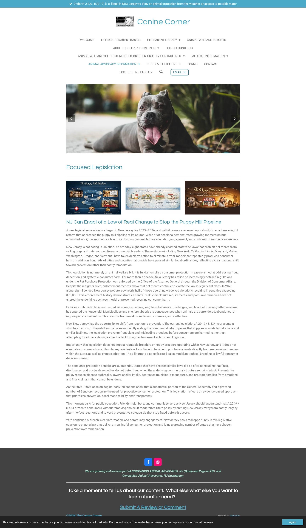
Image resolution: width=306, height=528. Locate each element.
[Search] (161, 71)
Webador (235, 515)
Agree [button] (292, 522)
